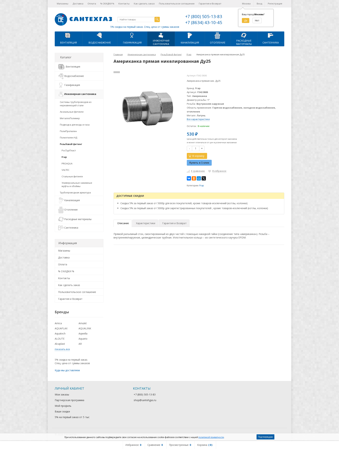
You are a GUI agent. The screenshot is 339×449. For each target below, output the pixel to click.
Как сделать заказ (144, 3)
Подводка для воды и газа (75, 124)
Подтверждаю (265, 437)
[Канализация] (190, 35)
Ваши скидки (62, 411)
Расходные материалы (77, 219)
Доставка (78, 3)
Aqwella (83, 333)
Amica (58, 323)
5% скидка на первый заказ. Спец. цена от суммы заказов (144, 26)
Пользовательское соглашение (177, 3)
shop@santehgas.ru (145, 400)
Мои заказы (62, 394)
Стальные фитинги (72, 176)
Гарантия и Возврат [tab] (174, 223)
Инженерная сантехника (80, 94)
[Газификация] (132, 35)
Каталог (65, 57)
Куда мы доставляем (67, 370)
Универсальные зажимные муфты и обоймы (77, 184)
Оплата (92, 3)
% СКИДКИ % (107, 3)
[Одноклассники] (194, 178)
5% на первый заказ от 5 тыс (72, 417)
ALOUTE (59, 338)
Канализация (190, 42)
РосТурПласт (69, 150)
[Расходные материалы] (244, 35)
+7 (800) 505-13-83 (203, 16)
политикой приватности (211, 437)
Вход (259, 3)
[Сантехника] (270, 35)
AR (80, 343)
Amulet (83, 323)
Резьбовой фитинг (71, 144)
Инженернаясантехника (161, 42)
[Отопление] (218, 35)
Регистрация (275, 3)
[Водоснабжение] (99, 35)
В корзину (198, 156)
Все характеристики (198, 119)
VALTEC (65, 169)
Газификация (132, 42)
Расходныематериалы (244, 42)
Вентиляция (68, 42)
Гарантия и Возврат (210, 3)
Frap (201, 185)
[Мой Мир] (199, 178)
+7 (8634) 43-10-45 (203, 22)
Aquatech (60, 333)
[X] (204, 178)
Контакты (124, 3)
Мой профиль (63, 405)
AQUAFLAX (61, 328)
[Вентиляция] (68, 35)
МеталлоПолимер (70, 118)
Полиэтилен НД (68, 137)
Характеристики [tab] (145, 223)
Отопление (217, 42)
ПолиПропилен (68, 131)
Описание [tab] (123, 223)
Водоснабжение (99, 42)
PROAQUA (67, 163)
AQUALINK (85, 328)
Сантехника (271, 42)
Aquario (83, 338)
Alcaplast (60, 343)
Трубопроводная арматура (75, 192)
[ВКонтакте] (189, 178)
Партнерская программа (69, 400)
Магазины (62, 3)
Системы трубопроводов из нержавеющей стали (75, 103)
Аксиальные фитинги (72, 111)
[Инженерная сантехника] (161, 35)
